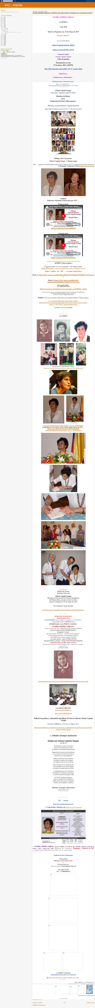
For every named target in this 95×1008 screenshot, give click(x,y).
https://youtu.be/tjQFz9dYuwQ (63, 257)
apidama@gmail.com (63, 789)
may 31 (5, 31)
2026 (3, 17)
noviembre (5, 29)
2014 (3, 37)
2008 (3, 44)
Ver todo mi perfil (4, 57)
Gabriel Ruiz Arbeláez (57, 81)
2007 (3, 45)
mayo (4, 30)
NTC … (58, 84)
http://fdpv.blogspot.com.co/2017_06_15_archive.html (63, 974)
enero (4, 34)
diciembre (4, 28)
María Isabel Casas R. (68, 81)
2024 (3, 19)
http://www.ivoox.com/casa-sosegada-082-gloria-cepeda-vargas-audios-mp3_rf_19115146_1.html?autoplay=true (63, 303)
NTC (9, 50)
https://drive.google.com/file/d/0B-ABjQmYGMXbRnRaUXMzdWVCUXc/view (63, 281)
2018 (3, 26)
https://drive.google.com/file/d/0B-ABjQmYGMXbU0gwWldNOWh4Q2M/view (63, 610)
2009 (3, 43)
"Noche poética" (63, 859)
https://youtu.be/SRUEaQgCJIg (63, 713)
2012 (3, 39)
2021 (3, 22)
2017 (3, 27)
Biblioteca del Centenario (74, 807)
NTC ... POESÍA (13, 5)
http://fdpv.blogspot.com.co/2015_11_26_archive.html (63, 109)
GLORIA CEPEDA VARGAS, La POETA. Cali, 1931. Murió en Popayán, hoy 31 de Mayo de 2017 (62, 13)
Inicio (64, 1002)
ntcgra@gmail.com (66, 85)
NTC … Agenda (63, 800)
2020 (3, 23)
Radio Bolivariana (47, 268)
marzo (4, 33)
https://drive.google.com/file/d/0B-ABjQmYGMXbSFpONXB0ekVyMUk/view (66, 275)
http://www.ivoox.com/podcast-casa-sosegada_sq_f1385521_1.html (63, 289)
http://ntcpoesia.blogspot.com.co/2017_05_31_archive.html (63, 425)
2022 (3, 21)
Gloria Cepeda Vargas (87, 166)
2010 (3, 42)
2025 (3, 18)
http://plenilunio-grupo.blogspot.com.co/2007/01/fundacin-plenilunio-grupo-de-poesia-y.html (63, 681)
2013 (3, 38)
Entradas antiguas (90, 1002)
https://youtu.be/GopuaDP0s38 (63, 228)
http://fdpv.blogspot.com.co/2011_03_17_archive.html (63, 69)
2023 (3, 20)
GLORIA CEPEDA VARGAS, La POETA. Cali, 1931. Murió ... (13, 32)
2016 (3, 35)
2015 (3, 36)
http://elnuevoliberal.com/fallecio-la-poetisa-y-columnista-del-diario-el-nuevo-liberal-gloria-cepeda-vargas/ (63, 728)
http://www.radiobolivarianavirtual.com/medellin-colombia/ (70, 268)
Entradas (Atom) (41, 1005)
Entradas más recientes (37, 1002)
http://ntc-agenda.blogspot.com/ (63, 804)
